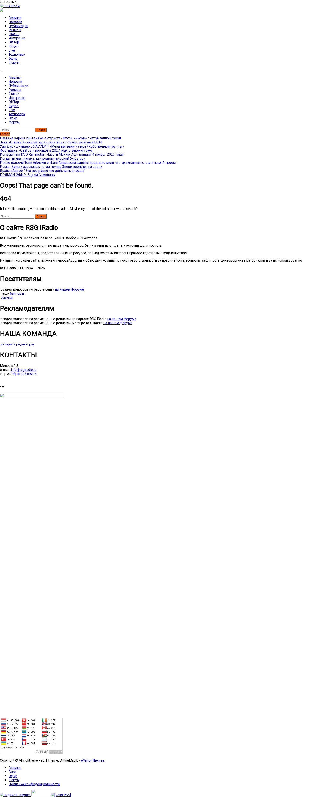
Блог (12, 772)
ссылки (7, 297)
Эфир (13, 58)
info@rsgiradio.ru (23, 370)
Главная (15, 18)
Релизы (15, 30)
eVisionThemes (92, 760)
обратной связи (24, 374)
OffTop (14, 42)
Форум (14, 63)
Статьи (14, 34)
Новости (15, 22)
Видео (14, 46)
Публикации (18, 26)
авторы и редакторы (17, 344)
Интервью (17, 38)
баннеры (17, 293)
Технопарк (17, 54)
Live (12, 50)
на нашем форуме (69, 289)
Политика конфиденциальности (34, 784)
